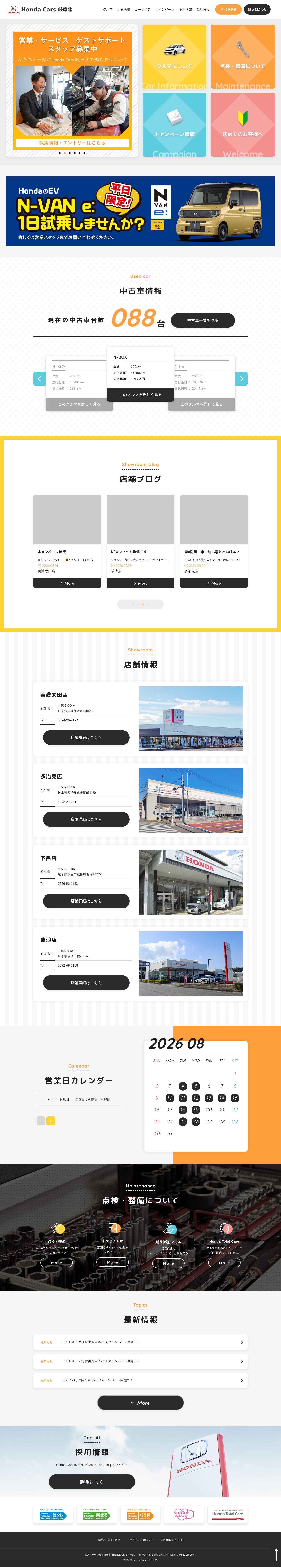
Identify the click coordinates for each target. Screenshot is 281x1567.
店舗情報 (123, 9)
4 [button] (75, 153)
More (143, 1403)
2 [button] (65, 153)
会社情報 (203, 9)
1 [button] (60, 153)
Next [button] (241, 379)
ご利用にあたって (172, 1539)
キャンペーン (164, 9)
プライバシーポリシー (140, 1539)
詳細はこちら (92, 1482)
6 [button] (84, 153)
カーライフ (142, 9)
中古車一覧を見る (203, 320)
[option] (72, 90)
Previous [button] (39, 379)
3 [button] (70, 153)
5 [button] (79, 153)
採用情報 (185, 9)
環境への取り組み (109, 1539)
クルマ (107, 9)
